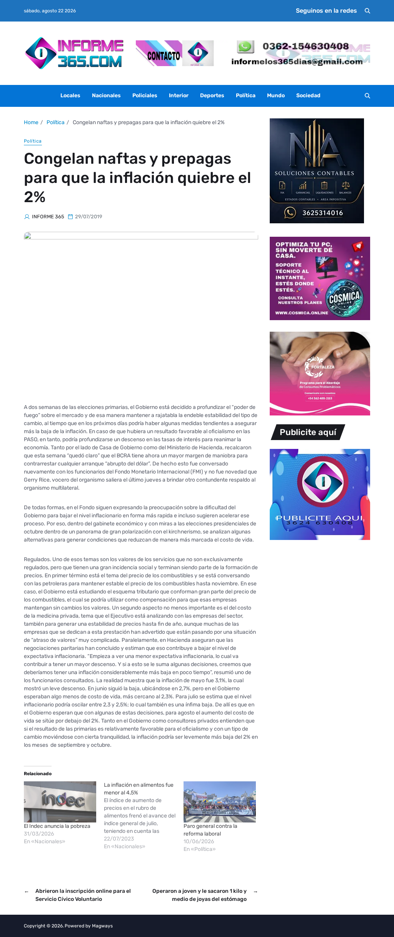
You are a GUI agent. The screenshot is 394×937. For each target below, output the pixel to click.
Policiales (144, 95)
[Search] (367, 10)
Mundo (276, 95)
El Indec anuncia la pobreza (57, 826)
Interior (179, 95)
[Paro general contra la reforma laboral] (220, 801)
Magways (102, 926)
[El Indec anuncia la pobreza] (60, 801)
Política (245, 95)
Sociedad (308, 95)
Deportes (212, 95)
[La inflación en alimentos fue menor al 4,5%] (144, 816)
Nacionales (106, 95)
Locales (70, 95)
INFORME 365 (48, 216)
